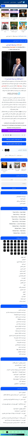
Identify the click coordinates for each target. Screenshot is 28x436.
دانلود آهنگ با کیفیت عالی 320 (13, 139)
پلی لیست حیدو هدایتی (20, 344)
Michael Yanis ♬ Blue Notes (19, 231)
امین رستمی (22, 280)
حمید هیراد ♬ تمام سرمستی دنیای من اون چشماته (14, 422)
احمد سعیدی (22, 273)
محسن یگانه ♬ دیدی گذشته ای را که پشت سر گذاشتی (13, 418)
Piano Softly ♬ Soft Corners (18, 221)
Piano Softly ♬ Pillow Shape (18, 219)
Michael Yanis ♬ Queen (20, 228)
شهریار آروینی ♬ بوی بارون (19, 374)
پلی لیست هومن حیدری (20, 326)
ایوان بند (23, 278)
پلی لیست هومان (21, 351)
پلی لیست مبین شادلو (20, 317)
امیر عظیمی (22, 282)
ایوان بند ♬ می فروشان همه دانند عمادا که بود (15, 420)
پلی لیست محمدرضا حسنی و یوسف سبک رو (15, 312)
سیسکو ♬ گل (22, 381)
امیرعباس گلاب (22, 287)
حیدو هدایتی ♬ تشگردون (19, 383)
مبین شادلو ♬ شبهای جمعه (19, 379)
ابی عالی (23, 264)
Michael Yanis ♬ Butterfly (19, 233)
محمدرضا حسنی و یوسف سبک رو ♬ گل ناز (16, 369)
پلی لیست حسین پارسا (20, 340)
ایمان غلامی (22, 266)
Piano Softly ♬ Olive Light (19, 214)
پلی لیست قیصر (22, 310)
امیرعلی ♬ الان (22, 392)
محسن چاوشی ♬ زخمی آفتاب (19, 363)
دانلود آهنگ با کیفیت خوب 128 (13, 143)
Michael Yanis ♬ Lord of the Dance (17, 224)
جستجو (3, 5)
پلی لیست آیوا (22, 354)
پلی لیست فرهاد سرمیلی (20, 333)
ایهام (24, 294)
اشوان (24, 292)
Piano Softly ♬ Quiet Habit (19, 212)
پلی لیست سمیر (22, 347)
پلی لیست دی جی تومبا (20, 331)
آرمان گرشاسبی (22, 275)
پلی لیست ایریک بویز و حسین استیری (17, 335)
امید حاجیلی (22, 289)
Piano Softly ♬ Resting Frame (18, 217)
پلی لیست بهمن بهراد (20, 349)
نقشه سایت (6, 2)
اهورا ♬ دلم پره (22, 367)
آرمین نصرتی (22, 271)
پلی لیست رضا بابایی (20, 321)
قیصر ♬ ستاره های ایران (20, 365)
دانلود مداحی (22, 203)
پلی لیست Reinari (21, 319)
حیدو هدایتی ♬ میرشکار (20, 376)
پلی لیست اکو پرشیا (21, 342)
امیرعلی (23, 259)
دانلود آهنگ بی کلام (21, 201)
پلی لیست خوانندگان (20, 196)
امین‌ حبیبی (22, 268)
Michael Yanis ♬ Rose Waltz (18, 226)
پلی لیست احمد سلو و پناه (19, 338)
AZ (11, 253)
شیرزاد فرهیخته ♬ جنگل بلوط (18, 372)
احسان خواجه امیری (21, 261)
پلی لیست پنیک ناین (20, 324)
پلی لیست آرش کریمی (20, 328)
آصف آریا (23, 296)
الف (25, 241)
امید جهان (23, 257)
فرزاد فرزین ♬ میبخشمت (20, 411)
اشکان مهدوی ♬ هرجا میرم (19, 408)
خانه (25, 36)
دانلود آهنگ (21, 36)
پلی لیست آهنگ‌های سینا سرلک (10, 12)
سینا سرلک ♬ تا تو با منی (19, 41)
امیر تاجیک (23, 299)
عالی (6, 150)
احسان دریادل (22, 301)
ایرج (24, 285)
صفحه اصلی (13, 2)
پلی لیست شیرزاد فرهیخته (19, 314)
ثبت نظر (14, 188)
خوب (8, 150)
